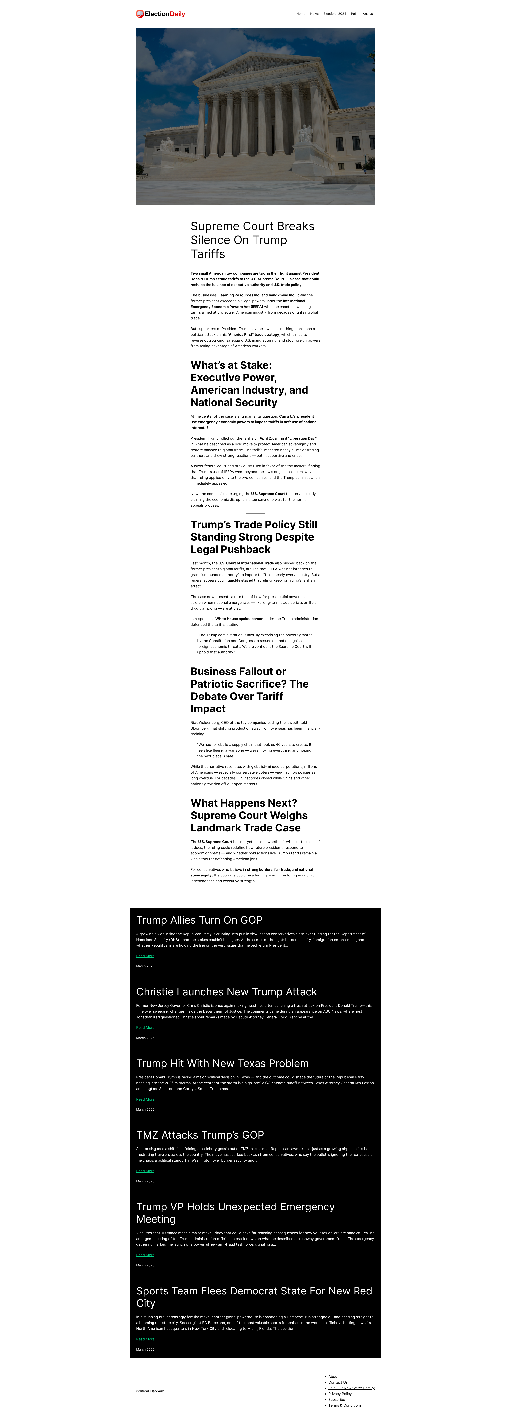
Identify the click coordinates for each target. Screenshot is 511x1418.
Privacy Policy (340, 1394)
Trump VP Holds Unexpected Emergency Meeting (235, 1213)
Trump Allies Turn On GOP (199, 920)
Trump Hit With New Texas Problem (222, 1063)
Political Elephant (150, 1391)
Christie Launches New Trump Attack (226, 992)
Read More (145, 956)
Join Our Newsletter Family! (351, 1388)
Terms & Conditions (345, 1405)
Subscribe (336, 1399)
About (333, 1377)
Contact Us (338, 1382)
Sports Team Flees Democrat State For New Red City (254, 1297)
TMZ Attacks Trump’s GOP (200, 1135)
